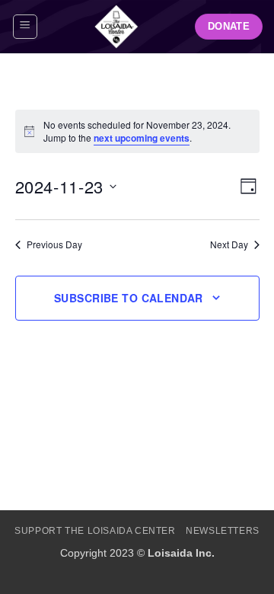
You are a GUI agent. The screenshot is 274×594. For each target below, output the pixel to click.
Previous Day (54, 244)
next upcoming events (142, 138)
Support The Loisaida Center (95, 530)
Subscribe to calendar (128, 297)
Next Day (229, 244)
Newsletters (223, 530)
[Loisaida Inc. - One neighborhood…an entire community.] (116, 26)
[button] (25, 26)
